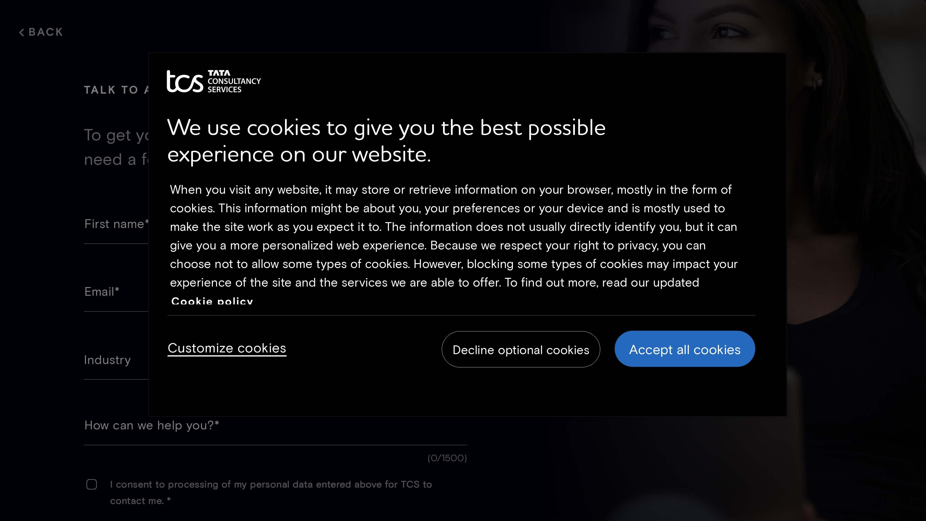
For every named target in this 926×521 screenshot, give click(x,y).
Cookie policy (212, 300)
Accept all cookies (685, 349)
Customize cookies (227, 346)
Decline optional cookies (521, 349)
